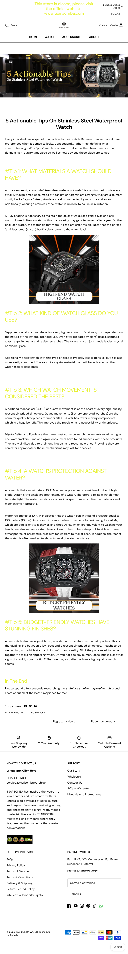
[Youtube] (76, 906)
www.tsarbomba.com (64, 13)
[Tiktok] (94, 906)
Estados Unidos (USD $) (111, 6)
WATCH (50, 37)
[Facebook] (69, 906)
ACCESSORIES (72, 37)
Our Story (73, 770)
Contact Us (74, 782)
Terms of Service (18, 871)
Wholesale (74, 776)
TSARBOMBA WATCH (27, 931)
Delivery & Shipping (19, 883)
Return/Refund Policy (21, 889)
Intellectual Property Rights (25, 895)
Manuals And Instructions (84, 794)
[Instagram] (82, 906)
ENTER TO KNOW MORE (82, 871)
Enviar (76, 894)
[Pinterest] (88, 906)
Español (115, 13)
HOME (33, 37)
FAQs (10, 859)
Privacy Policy (16, 865)
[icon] (101, 906)
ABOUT (94, 37)
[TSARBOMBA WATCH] (64, 25)
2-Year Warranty (78, 788)
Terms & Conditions (20, 877)
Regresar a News (64, 721)
